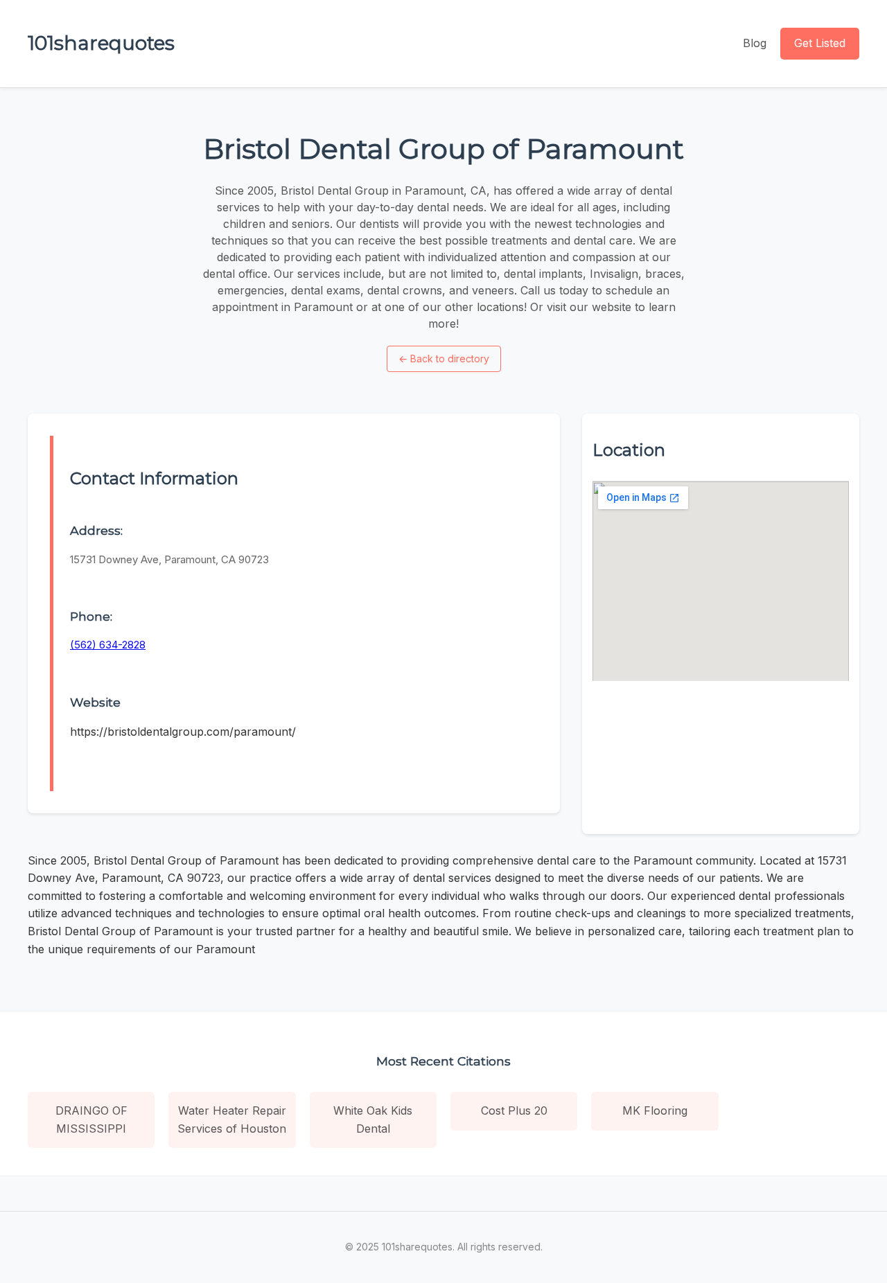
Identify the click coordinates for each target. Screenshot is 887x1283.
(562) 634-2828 (108, 644)
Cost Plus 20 (514, 1110)
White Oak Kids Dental (372, 1119)
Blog (754, 43)
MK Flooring (654, 1110)
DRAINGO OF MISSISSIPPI (91, 1119)
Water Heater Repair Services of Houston (231, 1119)
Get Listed (819, 43)
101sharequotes (101, 43)
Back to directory (443, 358)
